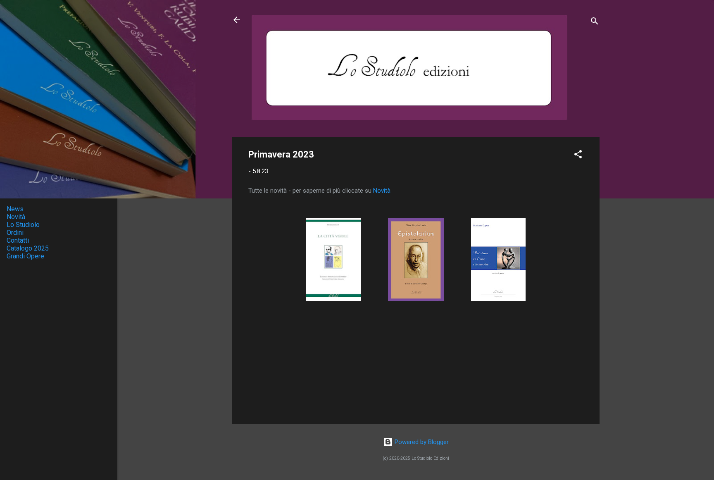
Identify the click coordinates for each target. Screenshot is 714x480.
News (15, 209)
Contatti (18, 240)
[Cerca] (595, 22)
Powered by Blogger (421, 442)
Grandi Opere (25, 256)
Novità (381, 190)
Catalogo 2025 (28, 248)
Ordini (15, 232)
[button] (578, 155)
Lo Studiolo (23, 225)
